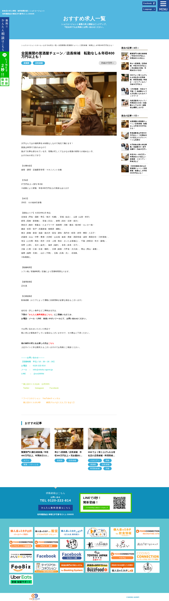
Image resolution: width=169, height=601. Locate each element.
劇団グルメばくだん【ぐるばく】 (60, 402)
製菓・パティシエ (31, 464)
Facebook (54, 388)
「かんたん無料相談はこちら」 (40, 314)
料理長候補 (95, 468)
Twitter (26, 388)
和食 (107, 460)
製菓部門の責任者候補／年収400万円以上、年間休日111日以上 (138, 56)
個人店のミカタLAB (32, 402)
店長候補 (39, 63)
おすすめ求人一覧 (50, 45)
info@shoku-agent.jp (43, 370)
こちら (51, 343)
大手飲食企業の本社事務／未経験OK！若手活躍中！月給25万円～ (138, 147)
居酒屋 (26, 63)
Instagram (39, 388)
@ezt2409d (39, 374)
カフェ (26, 460)
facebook (147, 3)
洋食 (107, 468)
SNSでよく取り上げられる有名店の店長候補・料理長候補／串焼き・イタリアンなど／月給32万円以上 (138, 79)
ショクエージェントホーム (31, 45)
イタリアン (95, 460)
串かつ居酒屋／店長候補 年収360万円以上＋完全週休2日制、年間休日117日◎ (68, 454)
